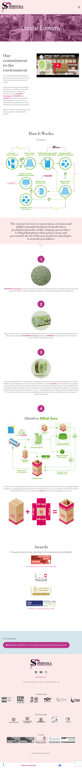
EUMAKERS (17, 96)
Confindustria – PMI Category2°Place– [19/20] (41, 608)
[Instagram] (46, 672)
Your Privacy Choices (47, 765)
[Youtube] (41, 672)
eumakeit (6, 98)
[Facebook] (36, 672)
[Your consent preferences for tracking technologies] (3, 764)
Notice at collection (28, 765)
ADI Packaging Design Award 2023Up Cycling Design (41, 566)
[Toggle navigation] (67, 7)
